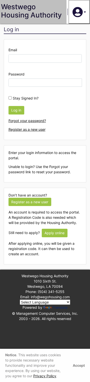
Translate (60, 307)
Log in (16, 110)
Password (16, 74)
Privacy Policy (44, 376)
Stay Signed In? (25, 98)
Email (12, 50)
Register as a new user (27, 129)
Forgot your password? (27, 120)
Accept (79, 365)
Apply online (54, 233)
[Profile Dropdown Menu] (79, 12)
